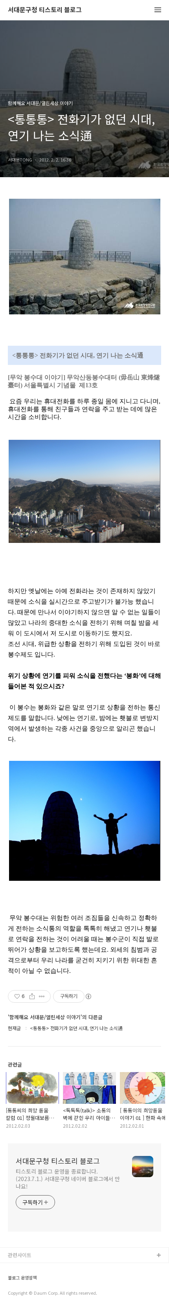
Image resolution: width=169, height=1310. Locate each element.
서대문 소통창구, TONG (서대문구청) (48, 1268)
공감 (13, 1281)
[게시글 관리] (42, 996)
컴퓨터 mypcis (24, 1293)
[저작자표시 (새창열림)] (88, 996)
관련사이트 (19, 1255)
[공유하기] (32, 996)
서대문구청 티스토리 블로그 (45, 10)
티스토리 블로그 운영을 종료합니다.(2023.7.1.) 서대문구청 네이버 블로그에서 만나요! (68, 1178)
